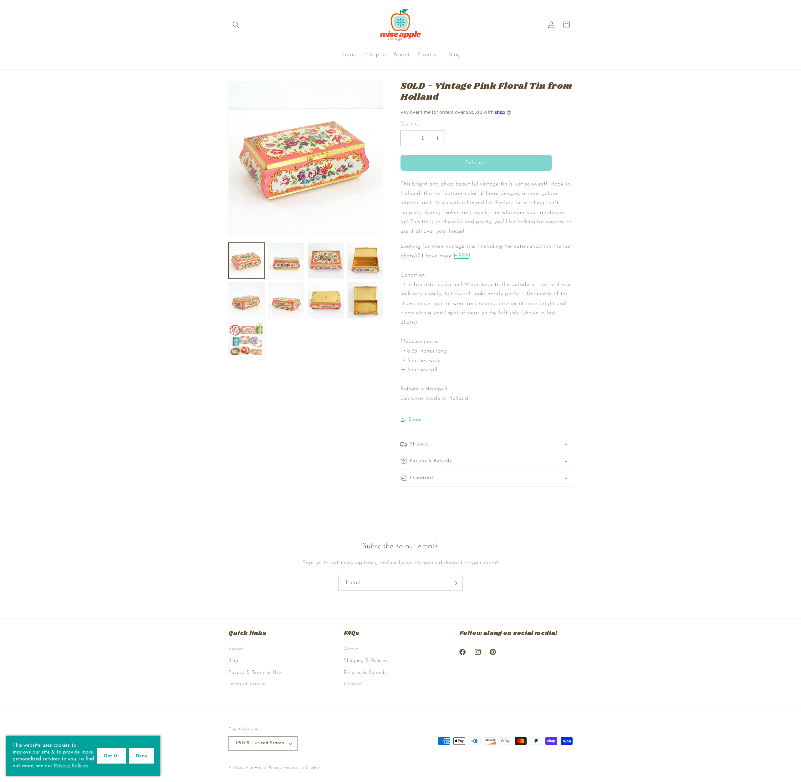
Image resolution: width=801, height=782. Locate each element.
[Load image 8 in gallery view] (365, 300)
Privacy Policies (71, 766)
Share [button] (414, 419)
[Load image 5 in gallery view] (246, 300)
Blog (233, 660)
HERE (461, 256)
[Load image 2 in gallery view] (286, 261)
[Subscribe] (454, 583)
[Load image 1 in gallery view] (246, 261)
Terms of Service (247, 684)
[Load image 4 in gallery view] (365, 261)
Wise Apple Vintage (263, 767)
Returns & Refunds (365, 672)
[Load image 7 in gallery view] (326, 300)
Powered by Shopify (301, 767)
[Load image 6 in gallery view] (286, 300)
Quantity (409, 124)
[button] (235, 24)
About (351, 649)
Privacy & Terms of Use (254, 672)
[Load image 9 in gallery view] (246, 340)
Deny (141, 756)
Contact (353, 684)
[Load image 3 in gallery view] (326, 261)
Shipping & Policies (365, 660)
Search (236, 649)
